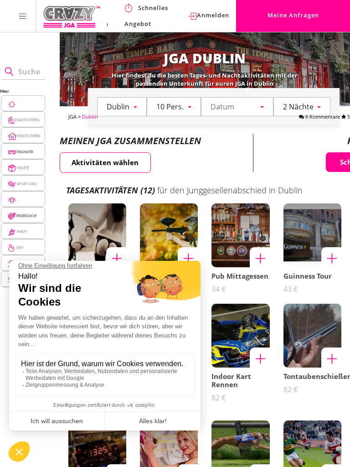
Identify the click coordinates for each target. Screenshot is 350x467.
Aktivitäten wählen (105, 162)
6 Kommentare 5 (327, 116)
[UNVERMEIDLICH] (23, 199)
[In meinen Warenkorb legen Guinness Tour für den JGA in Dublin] (331, 257)
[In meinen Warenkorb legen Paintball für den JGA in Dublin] (188, 257)
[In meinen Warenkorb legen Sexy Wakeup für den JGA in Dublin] (116, 257)
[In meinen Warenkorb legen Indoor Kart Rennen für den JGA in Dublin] (260, 358)
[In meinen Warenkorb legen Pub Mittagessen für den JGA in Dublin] (260, 257)
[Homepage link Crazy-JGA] (71, 16)
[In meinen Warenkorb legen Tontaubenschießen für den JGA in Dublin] (331, 358)
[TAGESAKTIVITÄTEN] (23, 103)
